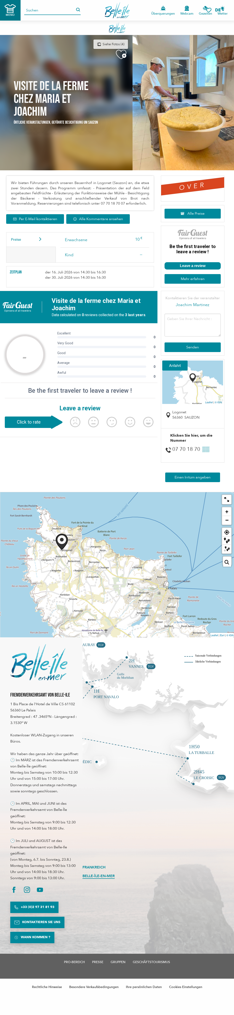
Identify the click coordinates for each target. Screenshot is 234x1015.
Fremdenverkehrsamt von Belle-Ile (40, 695)
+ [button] (226, 512)
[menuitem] (117, 10)
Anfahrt (175, 365)
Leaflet (209, 402)
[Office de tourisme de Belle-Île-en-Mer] (38, 662)
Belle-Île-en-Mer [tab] (98, 876)
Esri (222, 635)
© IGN (218, 402)
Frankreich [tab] (94, 867)
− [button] (227, 520)
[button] (219, 10)
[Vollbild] (227, 499)
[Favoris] (208, 10)
